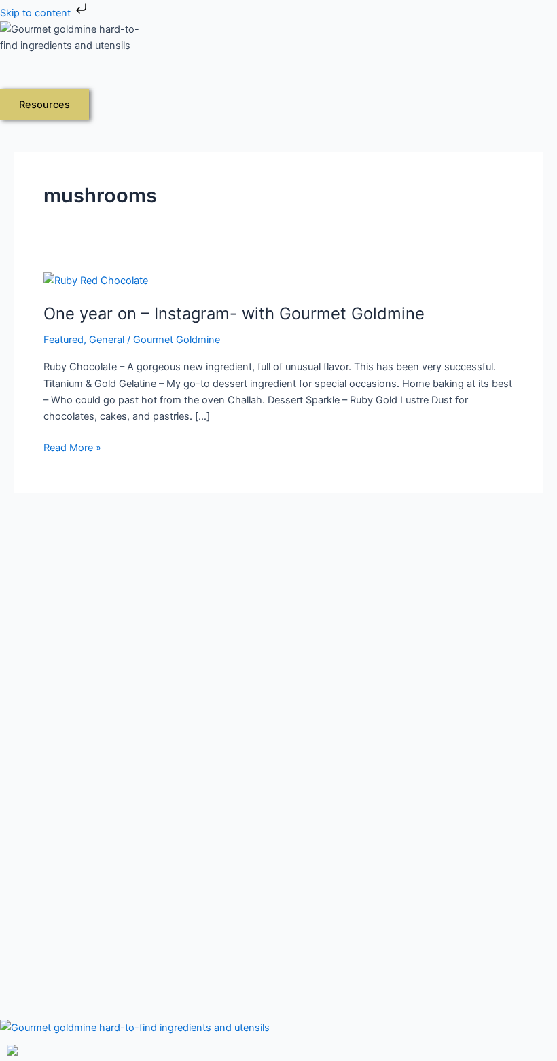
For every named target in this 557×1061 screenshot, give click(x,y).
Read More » (72, 446)
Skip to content (36, 13)
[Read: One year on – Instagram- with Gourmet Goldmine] (95, 280)
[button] (140, 77)
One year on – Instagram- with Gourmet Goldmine (234, 313)
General (106, 340)
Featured (63, 340)
